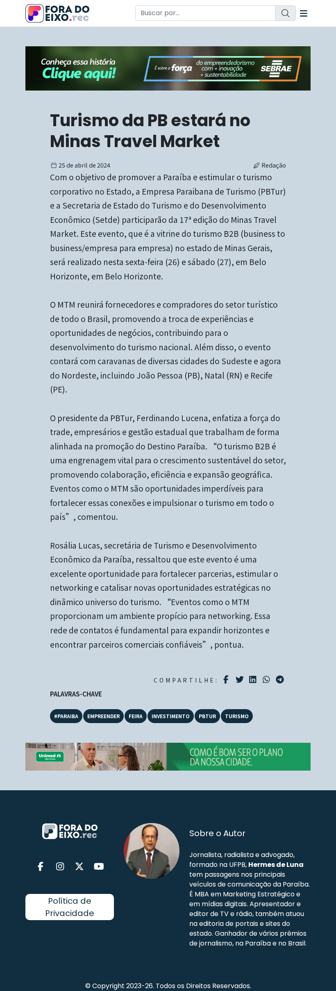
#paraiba (66, 715)
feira (136, 715)
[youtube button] (99, 866)
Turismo (237, 715)
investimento (171, 715)
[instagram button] (60, 866)
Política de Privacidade (69, 907)
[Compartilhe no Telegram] (281, 680)
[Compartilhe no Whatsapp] (267, 679)
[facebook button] (40, 866)
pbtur (207, 715)
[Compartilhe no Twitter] (241, 680)
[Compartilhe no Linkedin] (254, 680)
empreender (103, 715)
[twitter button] (79, 866)
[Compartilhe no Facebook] (227, 680)
